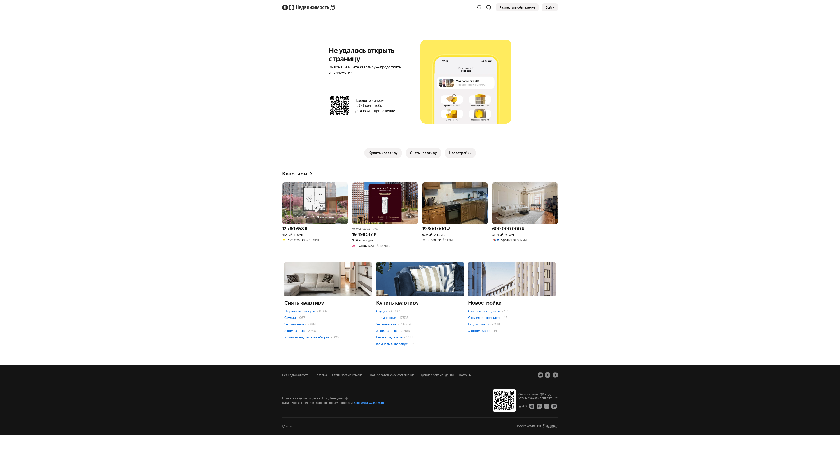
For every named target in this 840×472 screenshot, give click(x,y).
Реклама (321, 375)
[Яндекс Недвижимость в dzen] (547, 375)
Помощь (465, 375)
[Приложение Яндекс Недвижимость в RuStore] (554, 406)
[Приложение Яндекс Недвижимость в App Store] (531, 406)
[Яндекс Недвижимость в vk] (540, 375)
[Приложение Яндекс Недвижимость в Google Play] (539, 406)
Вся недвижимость (295, 375)
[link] (550, 7)
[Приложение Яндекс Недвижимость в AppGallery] (546, 406)
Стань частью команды (348, 375)
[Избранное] (479, 7)
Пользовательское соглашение (392, 375)
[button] (489, 7)
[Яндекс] (550, 426)
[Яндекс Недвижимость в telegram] (555, 375)
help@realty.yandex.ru (369, 402)
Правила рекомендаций (437, 375)
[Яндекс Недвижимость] (309, 7)
